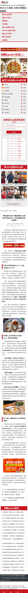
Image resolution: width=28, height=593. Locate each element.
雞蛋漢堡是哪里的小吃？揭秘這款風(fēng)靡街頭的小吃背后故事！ (14, 543)
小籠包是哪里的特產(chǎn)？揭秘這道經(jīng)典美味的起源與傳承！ (14, 533)
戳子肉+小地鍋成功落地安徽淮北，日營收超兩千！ (20, 184)
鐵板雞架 (6, 109)
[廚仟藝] (4, 2)
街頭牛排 (6, 103)
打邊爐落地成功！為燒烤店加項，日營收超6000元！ (8, 184)
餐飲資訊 (5, 21)
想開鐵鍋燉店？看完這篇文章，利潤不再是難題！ (14, 567)
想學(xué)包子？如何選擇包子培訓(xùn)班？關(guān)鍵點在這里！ (14, 521)
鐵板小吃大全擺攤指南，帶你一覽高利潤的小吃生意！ (14, 524)
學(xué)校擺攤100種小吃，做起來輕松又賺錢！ (14, 546)
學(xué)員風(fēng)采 (8, 27)
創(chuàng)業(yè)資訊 (9, 30)
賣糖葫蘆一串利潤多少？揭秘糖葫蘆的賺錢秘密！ (14, 536)
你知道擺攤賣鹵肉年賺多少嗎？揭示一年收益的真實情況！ (14, 549)
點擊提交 (14, 132)
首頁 (10, 210)
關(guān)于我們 (7, 34)
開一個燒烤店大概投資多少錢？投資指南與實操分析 (14, 518)
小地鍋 (6, 106)
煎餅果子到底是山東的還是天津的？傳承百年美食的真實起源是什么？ (14, 552)
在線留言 (5, 40)
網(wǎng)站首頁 (7, 14)
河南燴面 (6, 112)
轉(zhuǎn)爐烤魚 (8, 94)
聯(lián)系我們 (6, 37)
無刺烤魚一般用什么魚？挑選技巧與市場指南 (14, 512)
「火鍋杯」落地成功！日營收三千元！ (20, 199)
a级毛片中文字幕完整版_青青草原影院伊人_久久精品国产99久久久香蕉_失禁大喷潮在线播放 (13, 6)
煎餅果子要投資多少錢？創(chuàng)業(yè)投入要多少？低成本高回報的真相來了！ (14, 527)
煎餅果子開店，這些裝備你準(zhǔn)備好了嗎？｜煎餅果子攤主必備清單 (14, 570)
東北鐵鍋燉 (7, 97)
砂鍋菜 (6, 100)
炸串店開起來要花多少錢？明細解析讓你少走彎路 (14, 555)
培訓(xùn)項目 (6, 18)
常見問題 (5, 24)
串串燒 (6, 84)
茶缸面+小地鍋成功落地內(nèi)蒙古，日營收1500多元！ (8, 199)
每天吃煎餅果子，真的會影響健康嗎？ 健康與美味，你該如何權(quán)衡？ (14, 539)
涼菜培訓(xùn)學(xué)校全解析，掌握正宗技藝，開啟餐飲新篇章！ (14, 515)
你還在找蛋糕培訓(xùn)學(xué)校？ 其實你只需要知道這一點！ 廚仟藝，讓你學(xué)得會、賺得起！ (13, 491)
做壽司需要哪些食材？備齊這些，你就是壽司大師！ (14, 558)
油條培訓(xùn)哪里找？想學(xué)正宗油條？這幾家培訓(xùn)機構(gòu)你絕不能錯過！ (14, 564)
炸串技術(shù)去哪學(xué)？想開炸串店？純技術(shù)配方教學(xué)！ (14, 561)
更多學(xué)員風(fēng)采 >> (14, 204)
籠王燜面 (14, 75)
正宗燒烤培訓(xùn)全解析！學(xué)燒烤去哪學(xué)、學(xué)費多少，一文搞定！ (14, 530)
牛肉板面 (6, 87)
